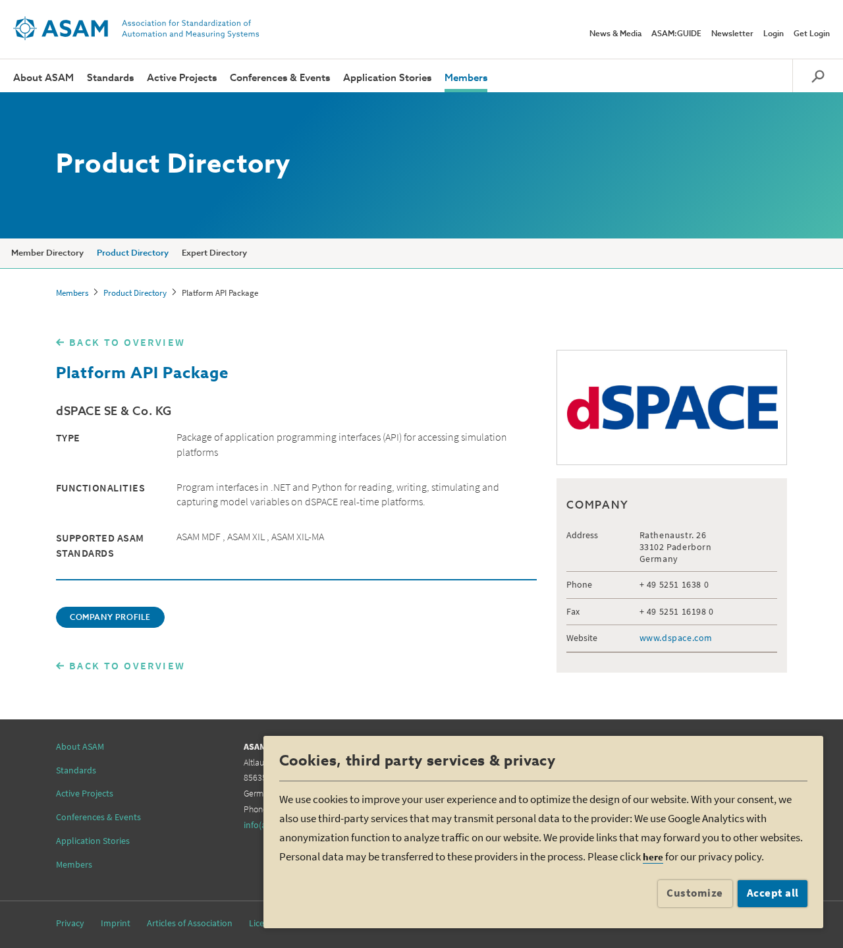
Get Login (812, 34)
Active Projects (182, 78)
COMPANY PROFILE (110, 618)
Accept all (773, 892)
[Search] (817, 75)
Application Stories (387, 78)
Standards (110, 78)
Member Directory (47, 253)
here (653, 856)
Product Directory (133, 253)
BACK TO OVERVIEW (127, 342)
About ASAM (43, 78)
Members (466, 78)
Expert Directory (214, 253)
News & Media (615, 34)
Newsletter (732, 34)
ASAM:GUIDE (676, 34)
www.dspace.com (676, 638)
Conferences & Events (280, 78)
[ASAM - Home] (136, 28)
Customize (694, 892)
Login (773, 34)
